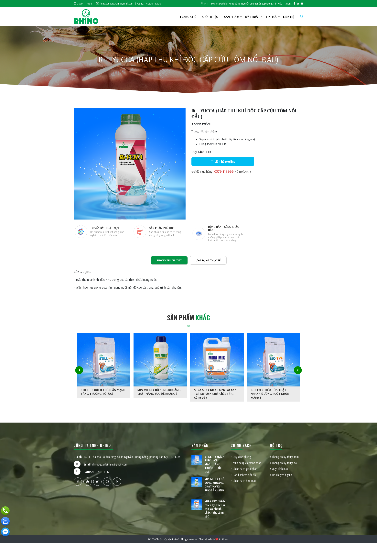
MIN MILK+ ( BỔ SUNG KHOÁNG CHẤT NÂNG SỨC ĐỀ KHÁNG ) (158, 391)
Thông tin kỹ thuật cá (284, 463)
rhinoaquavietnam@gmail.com (105, 464)
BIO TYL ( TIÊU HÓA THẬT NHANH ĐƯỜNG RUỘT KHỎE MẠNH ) (270, 393)
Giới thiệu (210, 17)
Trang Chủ (187, 17)
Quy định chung (242, 457)
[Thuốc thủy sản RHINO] (86, 16)
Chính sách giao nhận (245, 469)
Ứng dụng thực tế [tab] (208, 260)
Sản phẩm (231, 17)
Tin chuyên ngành (282, 475)
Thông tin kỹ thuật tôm (285, 457)
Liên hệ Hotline (224, 161)
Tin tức (271, 17)
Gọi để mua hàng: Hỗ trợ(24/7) (221, 171)
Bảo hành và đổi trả (244, 475)
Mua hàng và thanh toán (247, 463)
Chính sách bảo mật (244, 481)
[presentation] (79, 370)
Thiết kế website (207, 539)
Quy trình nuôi (280, 469)
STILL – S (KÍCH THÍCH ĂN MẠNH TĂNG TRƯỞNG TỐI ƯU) (103, 391)
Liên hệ (288, 17)
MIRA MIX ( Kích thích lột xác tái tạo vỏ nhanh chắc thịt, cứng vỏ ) (215, 393)
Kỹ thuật (252, 17)
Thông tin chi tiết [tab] (169, 260)
